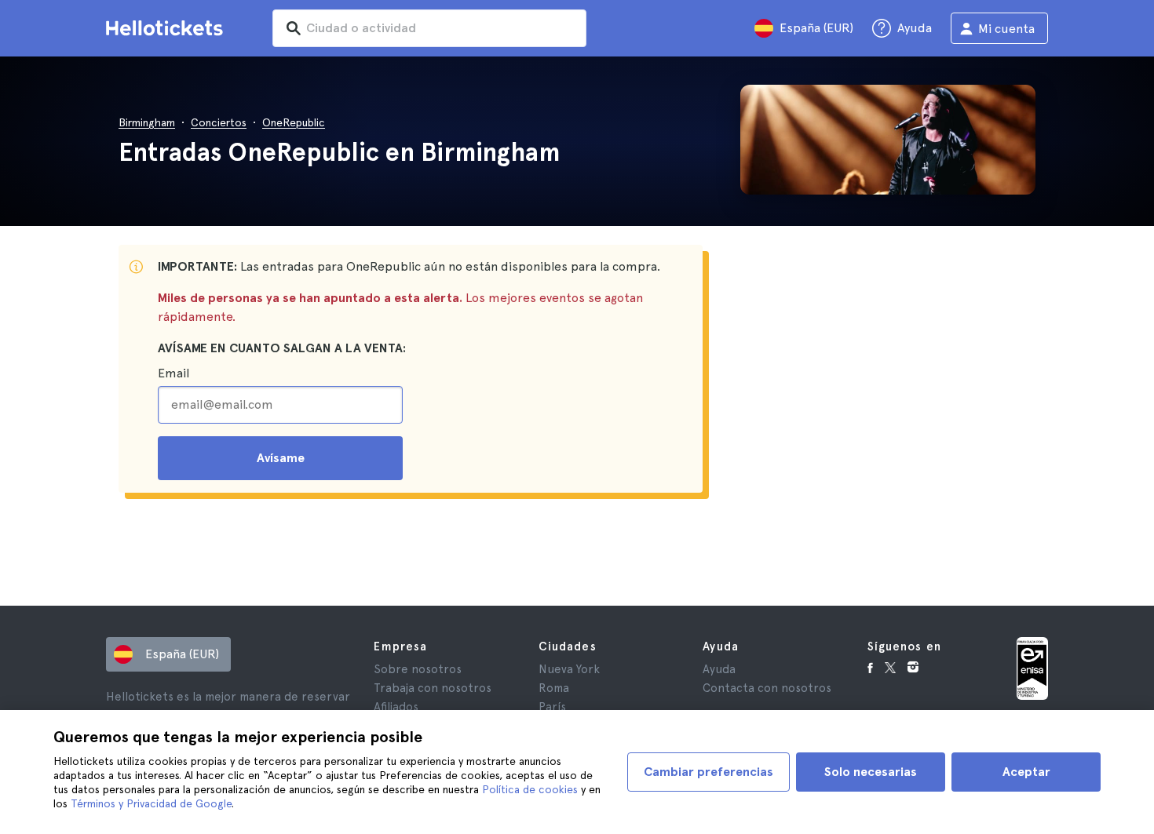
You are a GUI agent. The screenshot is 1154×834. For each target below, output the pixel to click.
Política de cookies (530, 789)
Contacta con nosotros (767, 688)
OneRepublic (293, 122)
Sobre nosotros (418, 669)
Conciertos (219, 122)
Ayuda (719, 669)
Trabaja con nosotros (432, 688)
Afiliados (396, 707)
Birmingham (147, 122)
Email (173, 373)
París (552, 707)
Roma (554, 688)
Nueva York (569, 669)
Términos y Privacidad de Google (151, 803)
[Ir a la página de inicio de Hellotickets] (167, 28)
